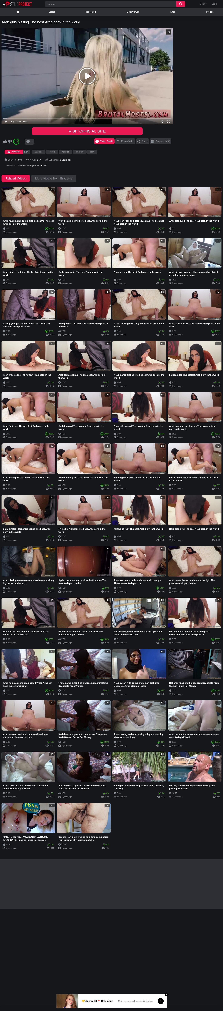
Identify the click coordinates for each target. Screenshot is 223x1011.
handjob (65, 152)
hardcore (80, 152)
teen (92, 152)
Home (18, 11)
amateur (38, 152)
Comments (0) (163, 141)
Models (210, 11)
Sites (172, 11)
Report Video (127, 141)
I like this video (5, 142)
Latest (52, 11)
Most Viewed (133, 11)
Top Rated (91, 11)
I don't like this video (10, 142)
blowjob (52, 152)
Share (145, 141)
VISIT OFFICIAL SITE (87, 131)
